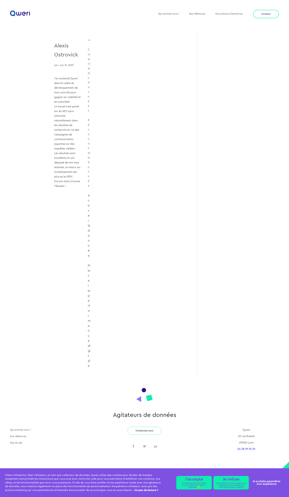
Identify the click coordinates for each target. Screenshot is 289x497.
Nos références (197, 14)
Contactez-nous (144, 431)
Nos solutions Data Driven (229, 14)
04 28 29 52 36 (246, 449)
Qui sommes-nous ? (168, 14)
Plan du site (16, 443)
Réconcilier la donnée (89, 153)
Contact (266, 14)
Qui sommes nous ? (20, 430)
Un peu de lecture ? (146, 490)
